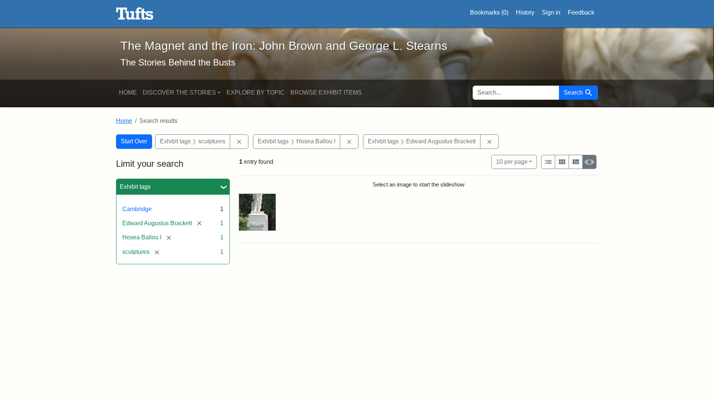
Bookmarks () (489, 12)
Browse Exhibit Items (326, 92)
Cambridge (137, 209)
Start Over (134, 141)
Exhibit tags (135, 187)
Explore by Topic (255, 92)
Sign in (551, 12)
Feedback (581, 12)
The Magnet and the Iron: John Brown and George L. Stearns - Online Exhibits (135, 14)
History (525, 12)
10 (512, 161)
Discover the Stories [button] (179, 92)
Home (128, 92)
